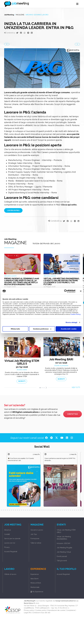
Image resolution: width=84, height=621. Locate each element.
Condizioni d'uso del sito (41, 612)
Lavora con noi (9, 543)
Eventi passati (62, 556)
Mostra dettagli (71, 322)
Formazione (35, 538)
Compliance (70, 610)
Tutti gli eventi (62, 560)
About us (7, 530)
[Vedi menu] (77, 4)
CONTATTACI (72, 414)
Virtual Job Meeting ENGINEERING (64, 538)
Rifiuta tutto (15, 329)
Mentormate (35, 587)
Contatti (7, 534)
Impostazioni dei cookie (56, 610)
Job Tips (34, 534)
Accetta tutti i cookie (68, 329)
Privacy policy (29, 610)
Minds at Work (36, 583)
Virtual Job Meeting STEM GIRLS (66, 531)
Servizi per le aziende (12, 538)
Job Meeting (9, 15)
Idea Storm (34, 579)
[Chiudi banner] (80, 291)
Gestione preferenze (41, 329)
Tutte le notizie (36, 543)
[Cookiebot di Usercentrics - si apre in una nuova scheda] (65, 291)
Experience (35, 574)
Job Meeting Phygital (64, 547)
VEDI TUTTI (76, 387)
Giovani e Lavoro (37, 530)
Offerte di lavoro (10, 574)
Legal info (27, 612)
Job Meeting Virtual (64, 552)
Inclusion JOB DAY (63, 543)
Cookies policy (40, 610)
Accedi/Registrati (10, 551)
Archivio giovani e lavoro (37, 15)
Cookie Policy (75, 314)
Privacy (7, 547)
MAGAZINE (20, 15)
